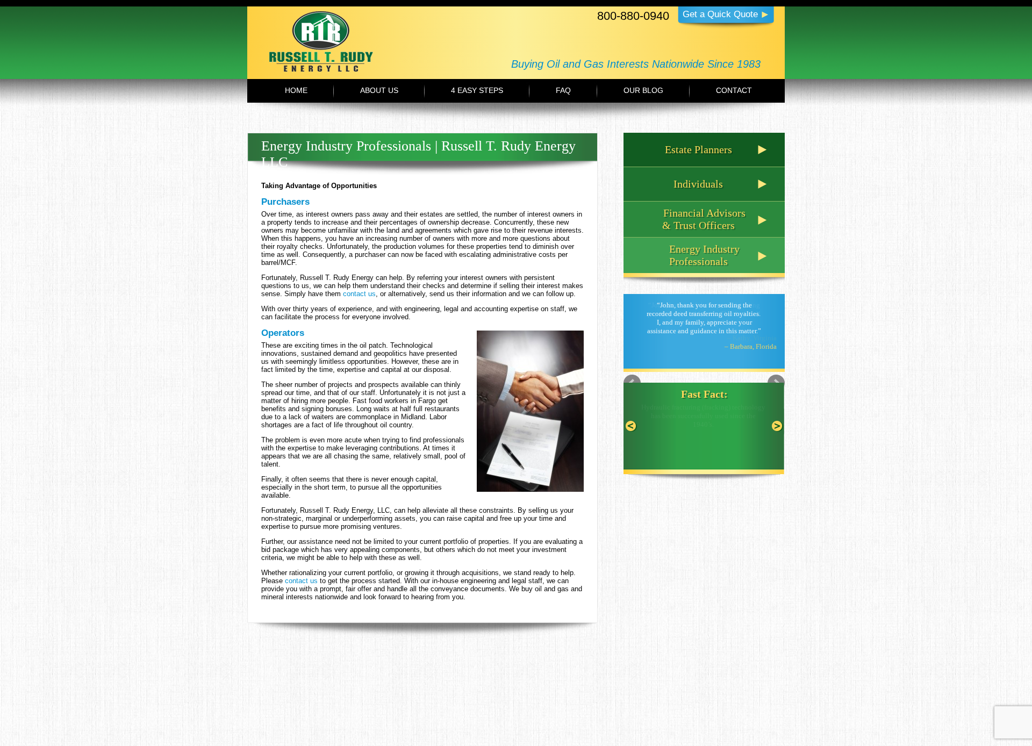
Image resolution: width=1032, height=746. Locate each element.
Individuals (698, 184)
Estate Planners (698, 149)
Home (296, 90)
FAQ (563, 90)
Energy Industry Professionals (704, 255)
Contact (734, 90)
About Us (379, 90)
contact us (359, 294)
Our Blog (643, 90)
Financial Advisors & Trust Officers (704, 219)
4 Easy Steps (477, 90)
